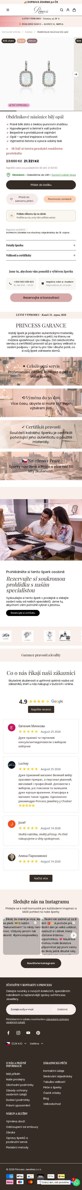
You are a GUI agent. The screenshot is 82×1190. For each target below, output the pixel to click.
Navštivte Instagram (41, 963)
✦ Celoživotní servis (41, 366)
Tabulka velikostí (54, 1082)
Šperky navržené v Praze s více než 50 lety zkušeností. (41, 468)
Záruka (10, 1132)
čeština (34, 1043)
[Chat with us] (76, 1182)
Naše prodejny (15, 1079)
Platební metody (17, 1147)
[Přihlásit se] (68, 10)
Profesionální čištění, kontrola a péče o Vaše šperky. (41, 374)
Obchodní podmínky (20, 1085)
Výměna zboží (15, 1121)
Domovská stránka (11, 32)
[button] (8, 10)
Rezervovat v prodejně (60, 199)
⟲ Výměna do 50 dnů (41, 397)
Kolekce (28, 32)
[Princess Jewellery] (41, 10)
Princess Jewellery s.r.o (28, 1169)
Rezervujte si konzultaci (41, 298)
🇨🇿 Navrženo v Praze (41, 460)
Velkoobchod (52, 1104)
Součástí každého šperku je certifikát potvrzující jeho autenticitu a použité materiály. (41, 437)
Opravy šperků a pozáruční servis (17, 1140)
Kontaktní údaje (53, 1071)
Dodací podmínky (18, 1100)
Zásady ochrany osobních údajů (16, 1092)
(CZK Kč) (16, 1043)
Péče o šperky (52, 1087)
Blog (46, 1098)
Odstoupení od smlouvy (22, 1127)
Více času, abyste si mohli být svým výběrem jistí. (41, 405)
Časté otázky (52, 1093)
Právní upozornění (18, 1105)
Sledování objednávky (57, 1076)
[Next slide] (75, 74)
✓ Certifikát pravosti (41, 426)
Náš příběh (13, 1074)
